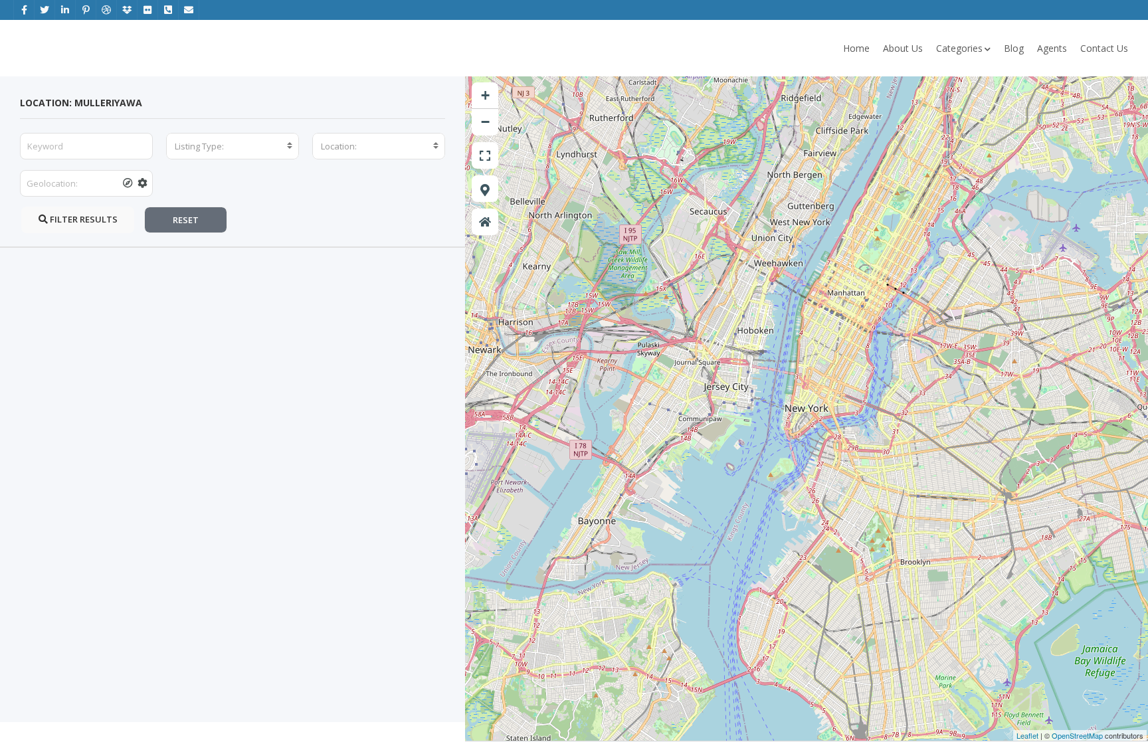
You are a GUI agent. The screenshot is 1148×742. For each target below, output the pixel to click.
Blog (1014, 48)
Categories (959, 48)
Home (856, 48)
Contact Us (1104, 48)
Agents (1052, 48)
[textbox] (232, 146)
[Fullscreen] (485, 155)
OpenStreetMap (1077, 735)
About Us (903, 48)
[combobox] (232, 146)
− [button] (485, 122)
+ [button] (485, 95)
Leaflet (1027, 735)
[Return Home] (485, 222)
